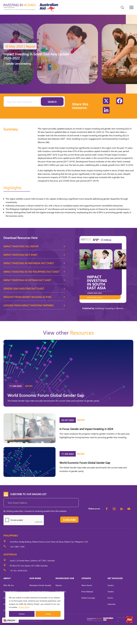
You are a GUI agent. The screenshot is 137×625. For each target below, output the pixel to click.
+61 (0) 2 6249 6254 (18, 570)
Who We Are (8, 585)
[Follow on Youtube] (129, 508)
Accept (48, 614)
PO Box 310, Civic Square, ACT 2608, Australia (28, 565)
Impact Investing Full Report (21, 246)
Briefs (58, 610)
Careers (111, 585)
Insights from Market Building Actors (27, 297)
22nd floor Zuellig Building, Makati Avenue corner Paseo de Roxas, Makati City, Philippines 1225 (49, 541)
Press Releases (87, 591)
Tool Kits (59, 604)
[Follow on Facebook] (106, 508)
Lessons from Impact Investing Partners (28, 305)
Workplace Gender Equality (40, 585)
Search (52, 101)
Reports (59, 585)
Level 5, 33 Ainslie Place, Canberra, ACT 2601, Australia (32, 560)
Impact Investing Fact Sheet (20, 254)
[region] (34, 606)
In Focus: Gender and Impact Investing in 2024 (86, 429)
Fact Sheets (60, 598)
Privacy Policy (24, 607)
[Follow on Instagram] (114, 508)
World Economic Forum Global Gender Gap (45, 395)
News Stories (86, 585)
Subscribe (111, 604)
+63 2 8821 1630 (17, 546)
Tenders (111, 591)
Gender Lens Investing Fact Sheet (23, 288)
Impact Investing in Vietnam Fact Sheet (27, 280)
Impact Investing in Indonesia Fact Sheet (28, 263)
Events (110, 598)
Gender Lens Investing (18, 63)
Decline (22, 614)
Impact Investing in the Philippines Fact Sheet (31, 271)
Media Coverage (88, 598)
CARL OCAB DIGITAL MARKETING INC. (28, 621)
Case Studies (61, 591)
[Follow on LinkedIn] (121, 508)
